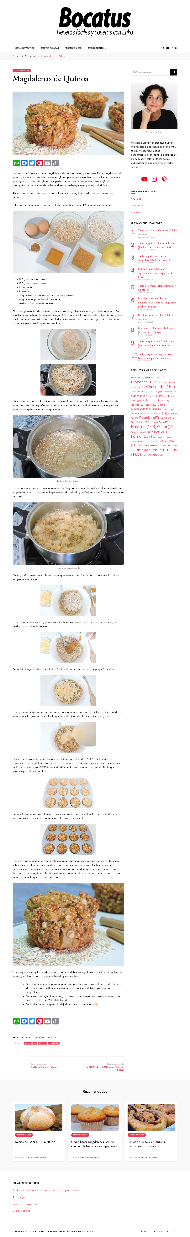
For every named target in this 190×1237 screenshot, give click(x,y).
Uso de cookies (21, 1210)
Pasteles (149, 417)
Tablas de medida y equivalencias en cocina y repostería (46, 1190)
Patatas (142, 422)
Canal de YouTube (24, 48)
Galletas (150, 400)
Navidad (158, 413)
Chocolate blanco (141, 391)
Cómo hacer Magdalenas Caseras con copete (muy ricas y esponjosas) (94, 1144)
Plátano (154, 422)
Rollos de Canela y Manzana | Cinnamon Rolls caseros (147, 1144)
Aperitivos (151, 378)
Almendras (137, 378)
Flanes (138, 395)
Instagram (137, 205)
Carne (140, 387)
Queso (165, 427)
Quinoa (42, 1043)
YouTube (136, 198)
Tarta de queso (149, 450)
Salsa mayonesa (143, 441)
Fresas (150, 396)
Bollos (161, 382)
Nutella (172, 413)
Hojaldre (150, 404)
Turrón (146, 455)
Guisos (164, 401)
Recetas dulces (73, 48)
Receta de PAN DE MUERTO (35, 1142)
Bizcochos (144, 382)
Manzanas (142, 413)
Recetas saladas (50, 48)
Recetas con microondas (140, 432)
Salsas (157, 441)
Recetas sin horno (151, 434)
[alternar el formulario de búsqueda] (162, 48)
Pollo (163, 422)
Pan (135, 418)
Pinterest (136, 212)
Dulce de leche (169, 392)
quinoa (70, 173)
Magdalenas (30, 1043)
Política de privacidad (25, 1204)
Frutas (162, 395)
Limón (156, 409)
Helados (137, 404)
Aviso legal (19, 1197)
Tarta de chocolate (149, 445)
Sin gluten (54, 1043)
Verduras (158, 454)
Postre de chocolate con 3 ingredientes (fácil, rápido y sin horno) (155, 273)
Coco (157, 391)
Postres (143, 426)
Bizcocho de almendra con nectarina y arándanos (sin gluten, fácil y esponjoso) (157, 302)
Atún (161, 378)
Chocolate (160, 386)
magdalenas (54, 173)
